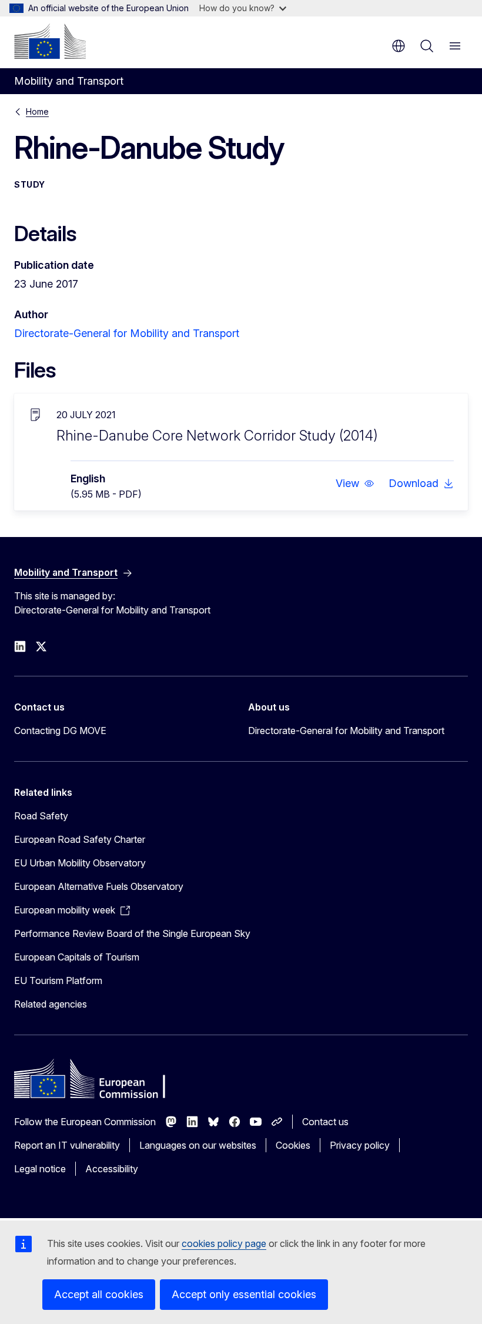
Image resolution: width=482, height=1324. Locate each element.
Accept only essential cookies (244, 1294)
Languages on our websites (197, 1145)
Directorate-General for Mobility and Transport (126, 333)
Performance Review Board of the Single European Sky (132, 933)
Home (37, 111)
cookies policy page (224, 1243)
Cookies (293, 1145)
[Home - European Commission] (50, 41)
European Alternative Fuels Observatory (98, 886)
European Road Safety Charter (79, 839)
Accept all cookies (98, 1294)
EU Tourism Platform (58, 980)
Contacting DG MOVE (60, 730)
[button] (355, 483)
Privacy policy (360, 1145)
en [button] (398, 46)
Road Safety (41, 816)
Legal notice (40, 1169)
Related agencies (50, 1004)
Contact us (325, 1122)
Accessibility (111, 1169)
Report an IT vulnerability (67, 1145)
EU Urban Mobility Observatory (80, 863)
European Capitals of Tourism (76, 957)
